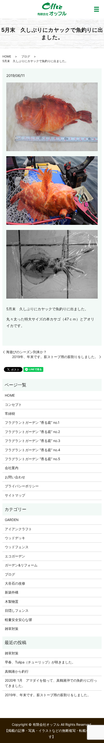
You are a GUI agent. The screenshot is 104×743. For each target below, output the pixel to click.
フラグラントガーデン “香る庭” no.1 (32, 422)
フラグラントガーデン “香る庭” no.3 (32, 441)
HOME (6, 56)
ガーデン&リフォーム (21, 565)
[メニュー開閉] (96, 9)
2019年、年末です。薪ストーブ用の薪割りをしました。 (55, 357)
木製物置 (11, 601)
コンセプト (13, 404)
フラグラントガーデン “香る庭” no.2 (32, 432)
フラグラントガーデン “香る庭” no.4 (32, 450)
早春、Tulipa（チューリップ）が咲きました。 (40, 662)
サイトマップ (15, 495)
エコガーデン (15, 556)
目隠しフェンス (17, 610)
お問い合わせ (15, 477)
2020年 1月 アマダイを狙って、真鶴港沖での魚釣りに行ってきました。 (51, 683)
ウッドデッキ (15, 538)
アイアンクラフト (18, 529)
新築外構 (11, 592)
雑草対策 (11, 629)
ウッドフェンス (17, 547)
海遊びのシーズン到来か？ (26, 352)
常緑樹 (10, 413)
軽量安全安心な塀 (18, 620)
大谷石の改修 (15, 583)
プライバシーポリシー (22, 486)
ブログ (25, 56)
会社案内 (11, 468)
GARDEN (12, 520)
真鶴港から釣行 (17, 671)
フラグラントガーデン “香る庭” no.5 (32, 459)
